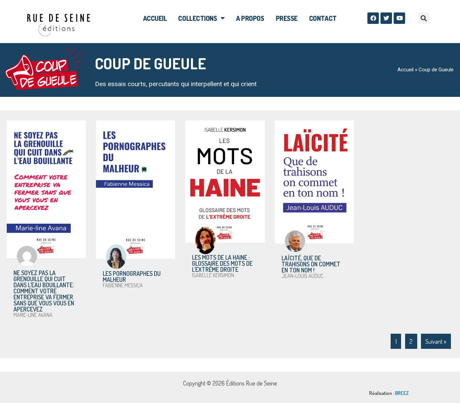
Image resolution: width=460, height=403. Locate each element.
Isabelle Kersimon (213, 275)
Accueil (155, 18)
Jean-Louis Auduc (302, 275)
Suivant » (435, 341)
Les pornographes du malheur (132, 276)
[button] (423, 18)
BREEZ (402, 393)
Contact (323, 18)
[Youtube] (399, 18)
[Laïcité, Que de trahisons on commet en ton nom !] (314, 181)
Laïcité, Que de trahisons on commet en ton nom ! (311, 264)
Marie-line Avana (33, 315)
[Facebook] (373, 18)
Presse (287, 18)
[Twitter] (386, 18)
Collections (197, 18)
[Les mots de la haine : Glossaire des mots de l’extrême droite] (224, 181)
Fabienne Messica (123, 285)
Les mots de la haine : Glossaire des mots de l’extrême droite (222, 263)
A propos (250, 18)
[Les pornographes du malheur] (135, 189)
